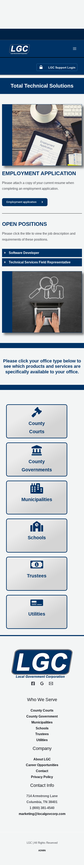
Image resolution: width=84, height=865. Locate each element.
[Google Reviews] (42, 683)
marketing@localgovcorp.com (42, 814)
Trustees (42, 734)
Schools (42, 728)
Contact (42, 771)
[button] (42, 253)
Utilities (42, 740)
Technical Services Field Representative (40, 262)
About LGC (42, 759)
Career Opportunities (42, 765)
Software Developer (24, 253)
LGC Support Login (61, 67)
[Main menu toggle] (74, 48)
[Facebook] (33, 683)
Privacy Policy (42, 777)
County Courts (42, 710)
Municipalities (42, 722)
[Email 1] (51, 683)
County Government (42, 716)
